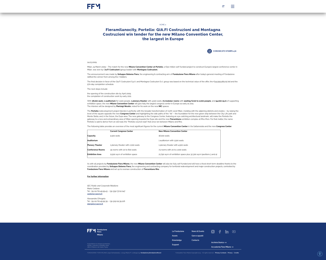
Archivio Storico (217, 242)
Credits (236, 253)
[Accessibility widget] (320, 254)
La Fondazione (178, 231)
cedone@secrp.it (94, 194)
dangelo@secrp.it (95, 204)
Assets (175, 236)
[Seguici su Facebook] (220, 232)
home (162, 25)
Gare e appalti (197, 236)
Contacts (195, 240)
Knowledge (177, 240)
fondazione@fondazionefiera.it (151, 253)
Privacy (230, 253)
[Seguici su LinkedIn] (227, 232)
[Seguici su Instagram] (213, 232)
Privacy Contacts (220, 253)
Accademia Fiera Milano (221, 247)
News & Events (198, 231)
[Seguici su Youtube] (234, 232)
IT (223, 6)
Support (175, 245)
